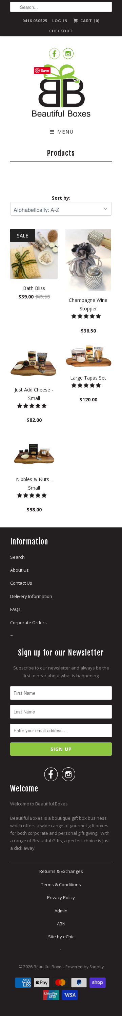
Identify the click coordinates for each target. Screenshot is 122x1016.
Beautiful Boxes (48, 967)
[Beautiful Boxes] (61, 92)
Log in (60, 20)
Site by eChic (61, 937)
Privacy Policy (61, 897)
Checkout (61, 30)
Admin (61, 911)
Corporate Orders (28, 622)
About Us (19, 570)
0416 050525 (34, 20)
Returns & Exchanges (61, 871)
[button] (87, 316)
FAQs (15, 609)
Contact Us (21, 583)
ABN (61, 924)
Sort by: (61, 198)
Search (17, 557)
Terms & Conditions (61, 884)
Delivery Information (31, 596)
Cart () (89, 20)
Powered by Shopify (84, 967)
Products (61, 153)
